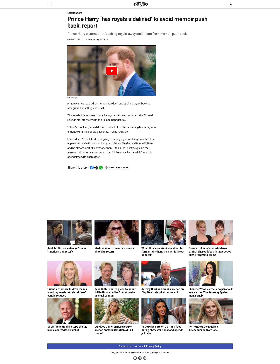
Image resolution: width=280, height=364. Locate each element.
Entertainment (74, 13)
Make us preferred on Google (118, 167)
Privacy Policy (153, 346)
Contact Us (125, 346)
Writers (139, 346)
